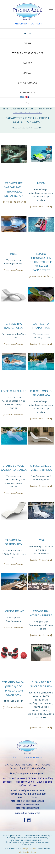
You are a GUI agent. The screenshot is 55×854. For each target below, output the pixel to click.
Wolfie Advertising (27, 852)
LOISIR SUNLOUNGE (13, 391)
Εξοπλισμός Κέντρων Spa (27, 53)
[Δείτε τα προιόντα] (14, 201)
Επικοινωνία (27, 92)
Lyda (41, 540)
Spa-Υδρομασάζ (27, 83)
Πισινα (27, 43)
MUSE (13, 253)
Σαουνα (27, 63)
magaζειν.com (30, 849)
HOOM (41, 183)
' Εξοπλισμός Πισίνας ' (27, 113)
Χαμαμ (27, 73)
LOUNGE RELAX (14, 611)
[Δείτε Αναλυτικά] (41, 206)
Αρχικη (27, 33)
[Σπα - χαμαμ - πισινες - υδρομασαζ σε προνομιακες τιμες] (22, 97)
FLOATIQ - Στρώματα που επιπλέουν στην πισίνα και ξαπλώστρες (41, 262)
